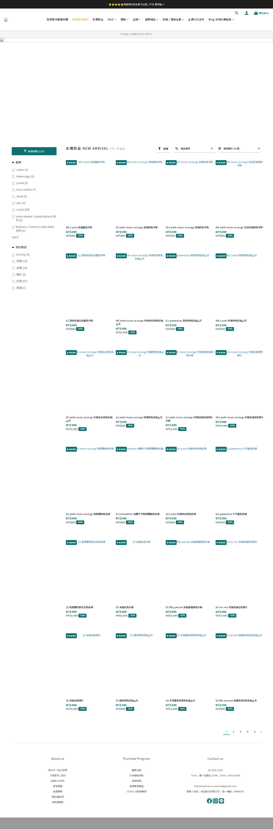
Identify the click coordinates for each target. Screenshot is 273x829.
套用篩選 (35, 151)
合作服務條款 (136, 775)
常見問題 (57, 786)
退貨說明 (136, 780)
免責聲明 (57, 791)
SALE (110, 19)
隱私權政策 (58, 796)
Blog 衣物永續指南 (220, 19)
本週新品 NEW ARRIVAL (141, 34)
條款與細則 (58, 802)
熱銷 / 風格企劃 (172, 19)
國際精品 (150, 19)
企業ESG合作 (196, 19)
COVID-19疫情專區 (137, 791)
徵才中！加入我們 (57, 770)
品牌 (135, 19)
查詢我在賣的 (80, 19)
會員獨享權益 (136, 786)
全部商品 (124, 34)
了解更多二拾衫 (57, 775)
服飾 (123, 19)
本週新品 (98, 19)
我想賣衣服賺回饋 (57, 19)
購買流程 (136, 770)
